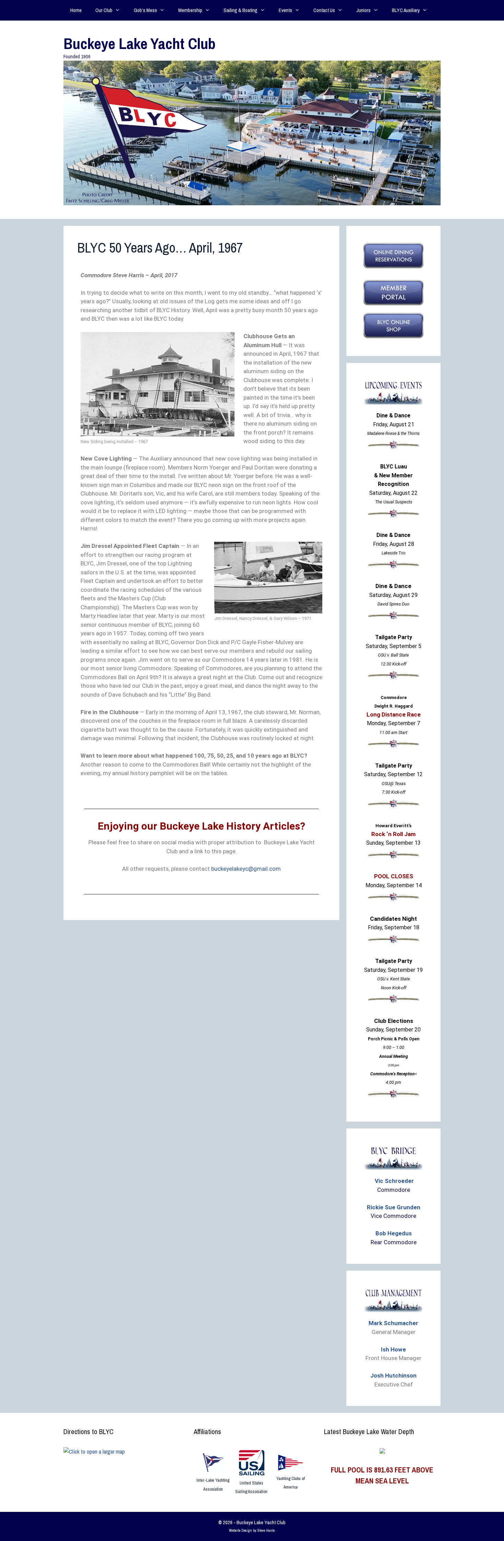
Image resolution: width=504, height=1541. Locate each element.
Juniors (363, 10)
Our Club (103, 10)
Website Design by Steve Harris (252, 1530)
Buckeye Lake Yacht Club (139, 43)
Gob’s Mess (145, 10)
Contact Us (324, 10)
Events (285, 10)
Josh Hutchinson (393, 1375)
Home (76, 10)
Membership (190, 10)
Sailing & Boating (240, 10)
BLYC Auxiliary (406, 10)
